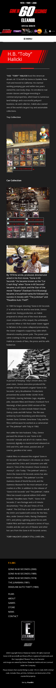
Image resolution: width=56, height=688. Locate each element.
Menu (28, 38)
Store (11, 607)
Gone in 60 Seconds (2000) (22, 569)
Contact (13, 616)
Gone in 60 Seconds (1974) (22, 578)
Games (11, 602)
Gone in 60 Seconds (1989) (22, 573)
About (11, 598)
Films (11, 594)
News (11, 611)
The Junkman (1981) (19, 582)
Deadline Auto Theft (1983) (23, 587)
